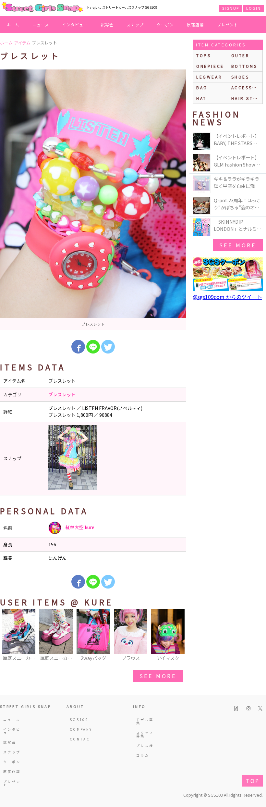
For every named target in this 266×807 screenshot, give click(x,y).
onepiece (210, 66)
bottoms (244, 66)
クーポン (165, 24)
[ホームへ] (42, 7)
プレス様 (144, 745)
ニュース (40, 24)
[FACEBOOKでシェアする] (78, 347)
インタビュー (75, 24)
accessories (247, 87)
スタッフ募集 (144, 734)
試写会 (107, 24)
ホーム (12, 24)
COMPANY (80, 729)
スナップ (135, 24)
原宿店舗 (195, 24)
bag (202, 87)
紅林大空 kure (79, 527)
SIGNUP (230, 8)
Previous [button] (8, 638)
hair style (247, 98)
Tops (203, 55)
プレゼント (227, 24)
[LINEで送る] (93, 347)
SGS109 (79, 719)
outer (240, 55)
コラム (142, 755)
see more (157, 676)
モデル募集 (144, 721)
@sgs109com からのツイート (227, 297)
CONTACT (80, 739)
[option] (93, 199)
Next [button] (178, 638)
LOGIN (253, 8)
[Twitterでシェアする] (108, 347)
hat (201, 98)
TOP (253, 781)
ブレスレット (62, 394)
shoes (240, 77)
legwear (209, 77)
